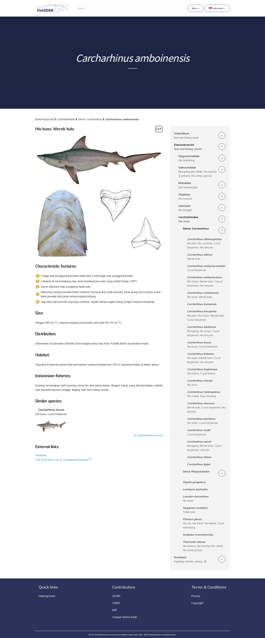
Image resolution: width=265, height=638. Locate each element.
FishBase (41, 455)
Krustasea (190, 559)
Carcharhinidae (66, 119)
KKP (114, 610)
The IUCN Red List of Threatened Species (63, 459)
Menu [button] (195, 8)
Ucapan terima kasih (124, 617)
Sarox (174, 635)
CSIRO (116, 603)
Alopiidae (185, 196)
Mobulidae (188, 185)
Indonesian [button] (218, 8)
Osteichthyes (186, 135)
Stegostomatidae (189, 158)
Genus (90, 119)
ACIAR (116, 596)
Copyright (197, 603)
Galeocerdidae (197, 171)
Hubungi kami (47, 596)
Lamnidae (185, 208)
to (148, 435)
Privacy (195, 596)
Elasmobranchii (44, 119)
